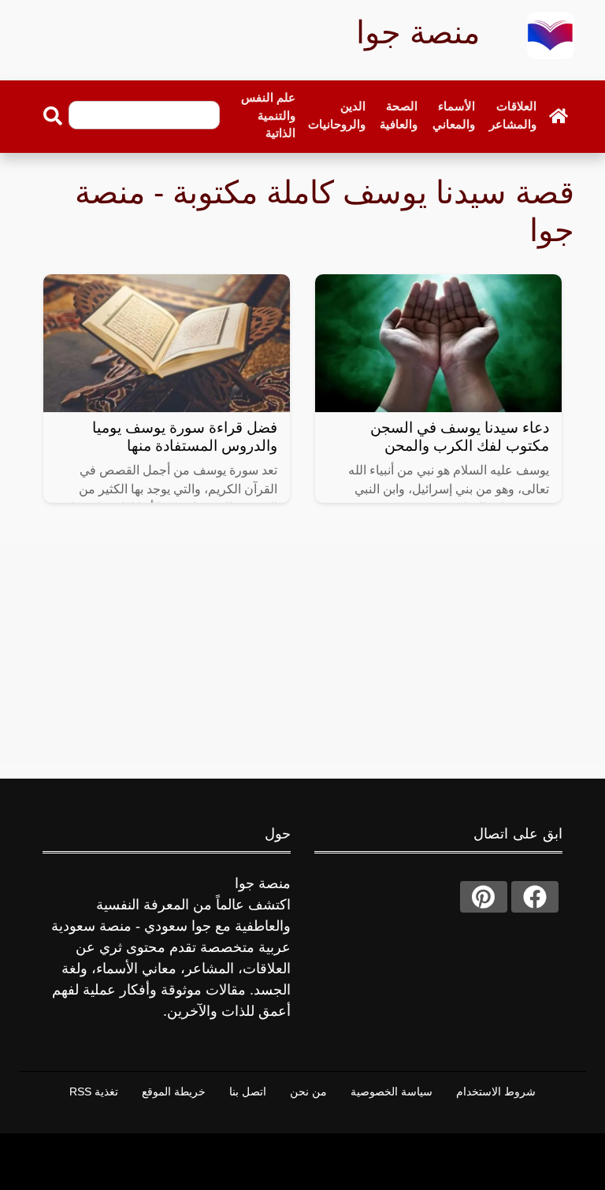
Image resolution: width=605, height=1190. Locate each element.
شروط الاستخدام (496, 1091)
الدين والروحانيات (337, 115)
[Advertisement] (302, 654)
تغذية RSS (93, 1091)
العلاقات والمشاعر (512, 115)
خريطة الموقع (174, 1091)
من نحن (308, 1091)
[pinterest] (483, 897)
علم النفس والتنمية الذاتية (268, 115)
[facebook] (535, 897)
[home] (558, 115)
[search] (53, 116)
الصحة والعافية (399, 115)
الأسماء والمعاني (453, 115)
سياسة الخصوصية (391, 1091)
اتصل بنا (247, 1091)
